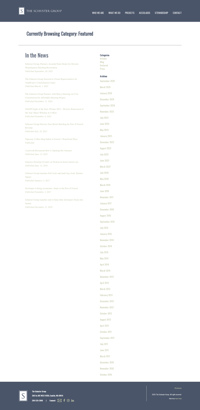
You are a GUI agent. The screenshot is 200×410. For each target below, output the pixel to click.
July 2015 (104, 227)
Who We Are (98, 13)
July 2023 (104, 117)
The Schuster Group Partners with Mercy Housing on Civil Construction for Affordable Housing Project (51, 97)
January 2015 (106, 234)
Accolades (144, 13)
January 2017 (106, 203)
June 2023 (104, 123)
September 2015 (107, 221)
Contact (177, 13)
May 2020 (104, 179)
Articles (103, 58)
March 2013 (105, 289)
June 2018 (104, 191)
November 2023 (107, 111)
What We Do (114, 13)
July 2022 (104, 154)
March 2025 (105, 87)
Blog (102, 62)
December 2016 (107, 209)
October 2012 (106, 313)
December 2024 (107, 99)
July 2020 (104, 172)
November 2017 (106, 197)
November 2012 (107, 307)
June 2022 (104, 160)
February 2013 (106, 295)
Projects (129, 13)
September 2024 (107, 105)
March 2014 (105, 270)
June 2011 (104, 350)
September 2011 (107, 338)
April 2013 (104, 283)
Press (102, 68)
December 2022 (107, 142)
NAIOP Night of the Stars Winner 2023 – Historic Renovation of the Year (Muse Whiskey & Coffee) (54, 112)
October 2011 (106, 331)
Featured (104, 65)
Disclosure (178, 388)
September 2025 (107, 81)
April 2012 (104, 325)
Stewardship (161, 13)
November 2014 (107, 240)
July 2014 (104, 252)
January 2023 (106, 136)
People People (178, 398)
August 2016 (105, 215)
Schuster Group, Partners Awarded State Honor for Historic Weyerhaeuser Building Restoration (52, 67)
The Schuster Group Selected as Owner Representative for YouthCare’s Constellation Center (51, 82)
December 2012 (107, 301)
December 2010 (107, 362)
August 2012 (105, 319)
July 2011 (104, 344)
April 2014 (104, 264)
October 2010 (106, 374)
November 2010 (107, 368)
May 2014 (104, 258)
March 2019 (105, 185)
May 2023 (104, 130)
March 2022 (105, 166)
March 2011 (105, 356)
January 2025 (106, 93)
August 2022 (105, 148)
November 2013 (107, 276)
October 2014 (106, 246)
